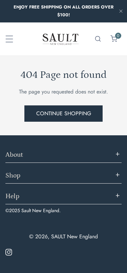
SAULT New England (74, 236)
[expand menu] (9, 39)
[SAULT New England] (60, 39)
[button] (114, 39)
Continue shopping (63, 113)
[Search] (98, 39)
